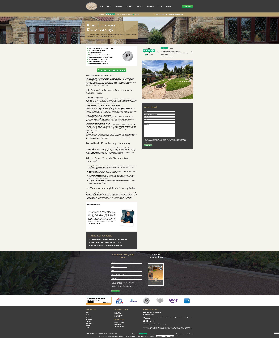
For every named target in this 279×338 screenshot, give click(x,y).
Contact (168, 6)
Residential (139, 6)
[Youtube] (150, 321)
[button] (144, 80)
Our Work (129, 6)
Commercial (150, 6)
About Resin (118, 6)
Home (101, 6)
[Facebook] (144, 321)
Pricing (160, 6)
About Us (108, 6)
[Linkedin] (147, 321)
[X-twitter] (154, 321)
